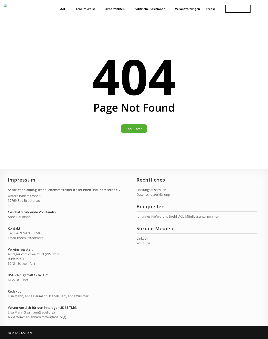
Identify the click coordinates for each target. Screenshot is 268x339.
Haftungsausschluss (152, 190)
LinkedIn (143, 238)
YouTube (143, 243)
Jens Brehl (169, 216)
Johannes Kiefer (148, 216)
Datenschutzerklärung (153, 194)
